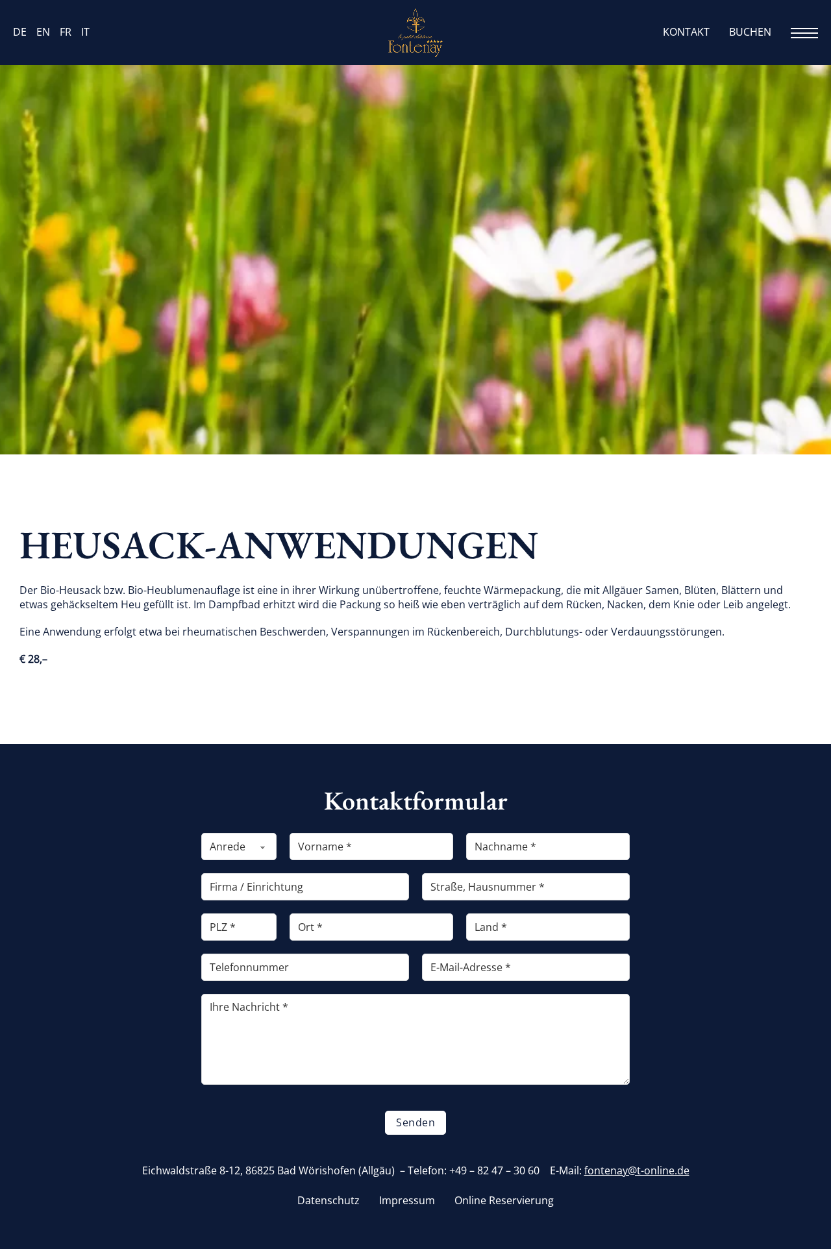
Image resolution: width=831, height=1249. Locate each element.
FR (65, 32)
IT (85, 32)
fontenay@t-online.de (636, 1170)
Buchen (750, 32)
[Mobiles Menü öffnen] (804, 33)
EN (43, 32)
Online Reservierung (504, 1200)
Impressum (407, 1200)
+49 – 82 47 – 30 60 (494, 1170)
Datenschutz (328, 1200)
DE (20, 32)
